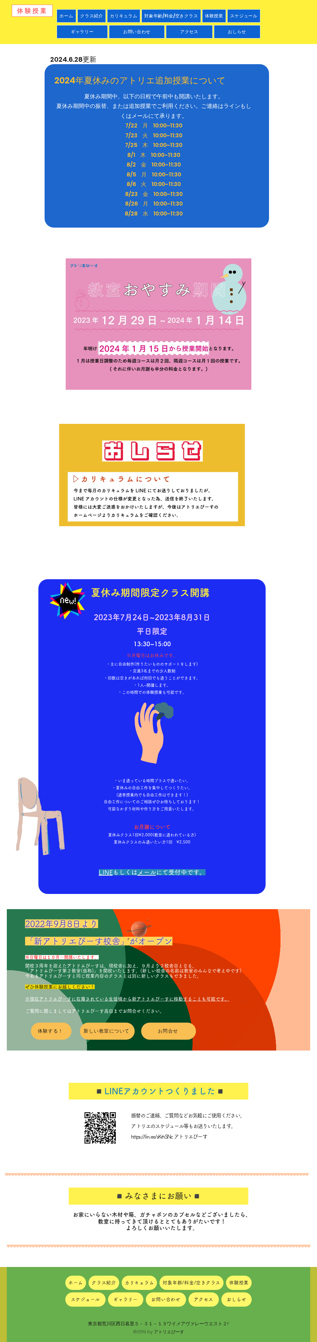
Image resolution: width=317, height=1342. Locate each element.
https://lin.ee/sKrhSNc (152, 1136)
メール (146, 872)
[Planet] (139, 928)
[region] (166, 734)
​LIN (104, 872)
